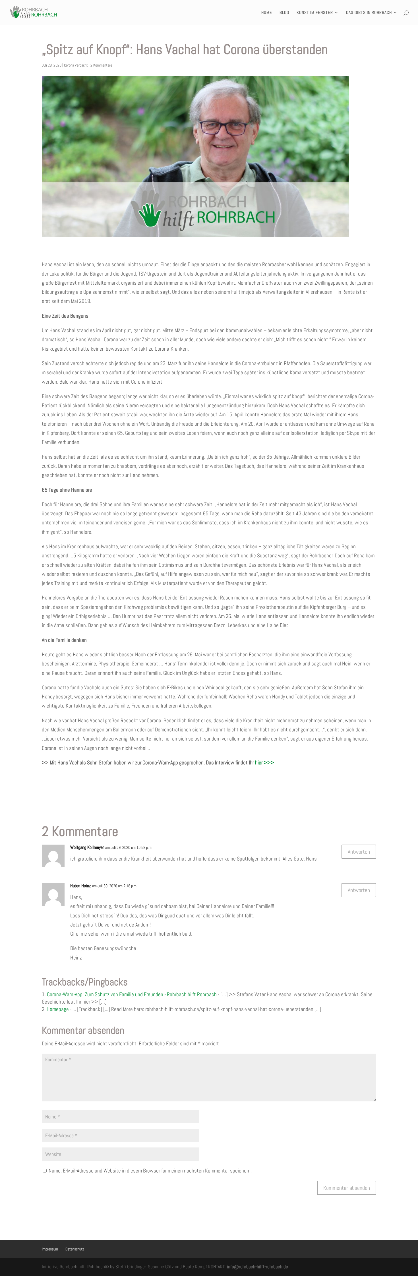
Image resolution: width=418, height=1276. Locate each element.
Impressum (50, 1249)
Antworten (359, 851)
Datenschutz (74, 1249)
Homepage (58, 1009)
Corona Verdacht (76, 65)
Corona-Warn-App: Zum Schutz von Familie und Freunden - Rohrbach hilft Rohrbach (132, 994)
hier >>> (264, 762)
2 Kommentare (101, 65)
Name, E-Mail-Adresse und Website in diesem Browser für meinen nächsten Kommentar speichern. (150, 1170)
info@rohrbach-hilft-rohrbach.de (257, 1266)
